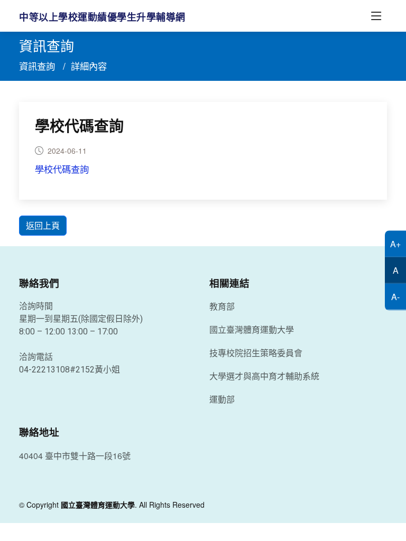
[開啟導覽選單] (376, 16)
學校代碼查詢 (79, 126)
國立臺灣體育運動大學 (251, 329)
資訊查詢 (37, 65)
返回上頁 (43, 225)
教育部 (222, 306)
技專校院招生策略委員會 (255, 353)
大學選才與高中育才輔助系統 (264, 376)
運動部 (222, 399)
